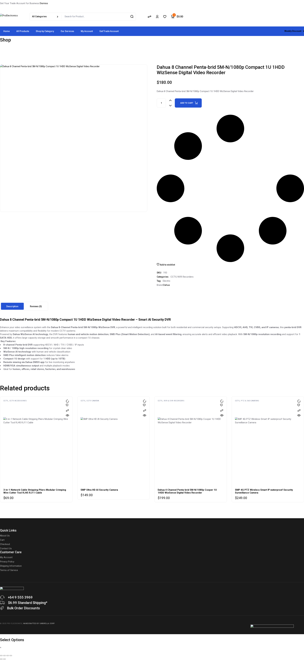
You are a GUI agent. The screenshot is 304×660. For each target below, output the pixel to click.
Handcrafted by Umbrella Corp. (39, 623)
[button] (67, 410)
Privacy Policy (7, 561)
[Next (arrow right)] (4, 659)
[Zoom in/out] (1, 655)
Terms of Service (9, 570)
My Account (6, 557)
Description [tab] (12, 306)
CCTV (173, 276)
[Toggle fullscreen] (4, 655)
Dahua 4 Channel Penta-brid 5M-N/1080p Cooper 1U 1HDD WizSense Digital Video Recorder (187, 491)
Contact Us (6, 548)
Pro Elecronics (14, 623)
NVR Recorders (185, 276)
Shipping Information (11, 565)
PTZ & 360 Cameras (250, 401)
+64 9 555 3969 (20, 597)
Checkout (5, 544)
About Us (5, 535)
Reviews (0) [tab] (36, 306)
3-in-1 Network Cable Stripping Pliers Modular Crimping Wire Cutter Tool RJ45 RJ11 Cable (34, 491)
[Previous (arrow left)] (1, 659)
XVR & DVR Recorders (174, 401)
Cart (2, 539)
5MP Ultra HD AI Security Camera (99, 489)
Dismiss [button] (44, 3)
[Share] (7, 655)
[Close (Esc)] (11, 655)
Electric (166, 280)
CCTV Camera (92, 401)
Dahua (166, 285)
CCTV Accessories (18, 401)
